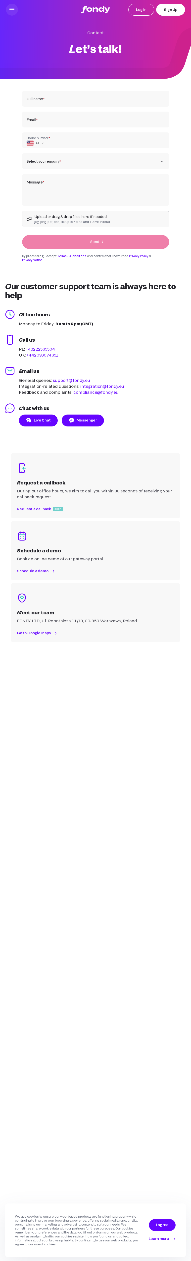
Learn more (159, 1238)
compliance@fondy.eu (95, 392)
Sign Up (170, 9)
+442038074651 (42, 355)
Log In (141, 9)
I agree (162, 1225)
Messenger (87, 420)
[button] (12, 10)
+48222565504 (40, 349)
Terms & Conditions (71, 256)
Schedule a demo (32, 571)
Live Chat (42, 420)
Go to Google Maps (34, 633)
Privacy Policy (138, 256)
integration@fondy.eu (102, 386)
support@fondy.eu (71, 380)
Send (94, 242)
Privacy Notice (32, 260)
